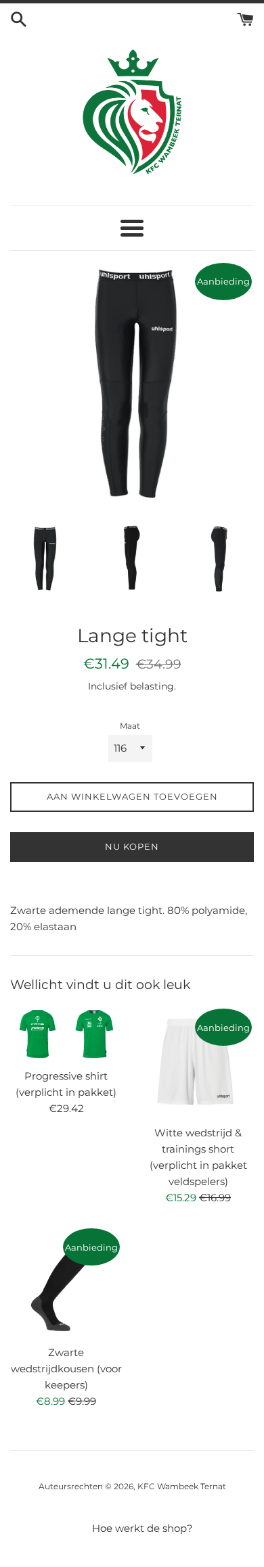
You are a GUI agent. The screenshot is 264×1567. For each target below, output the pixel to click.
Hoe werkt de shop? (142, 1528)
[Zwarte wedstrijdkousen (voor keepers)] (66, 1282)
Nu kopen (132, 846)
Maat (130, 726)
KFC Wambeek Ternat (181, 1486)
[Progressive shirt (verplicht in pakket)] (66, 1034)
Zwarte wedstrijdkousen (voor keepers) (66, 1368)
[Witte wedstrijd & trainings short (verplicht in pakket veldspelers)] (198, 1062)
